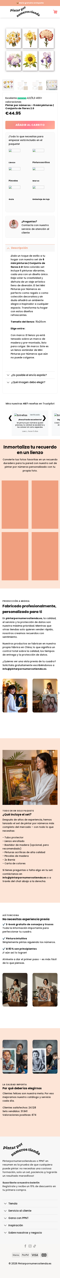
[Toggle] (8, 248)
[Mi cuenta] (48, 11)
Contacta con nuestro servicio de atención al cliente (35, 229)
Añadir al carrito (30, 125)
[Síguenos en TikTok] (34, 1246)
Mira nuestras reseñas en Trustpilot (30, 403)
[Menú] (3, 12)
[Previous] (8, 49)
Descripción (19, 248)
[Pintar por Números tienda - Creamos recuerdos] (25, 12)
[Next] (52, 49)
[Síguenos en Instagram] (30, 1246)
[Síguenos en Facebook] (25, 1246)
